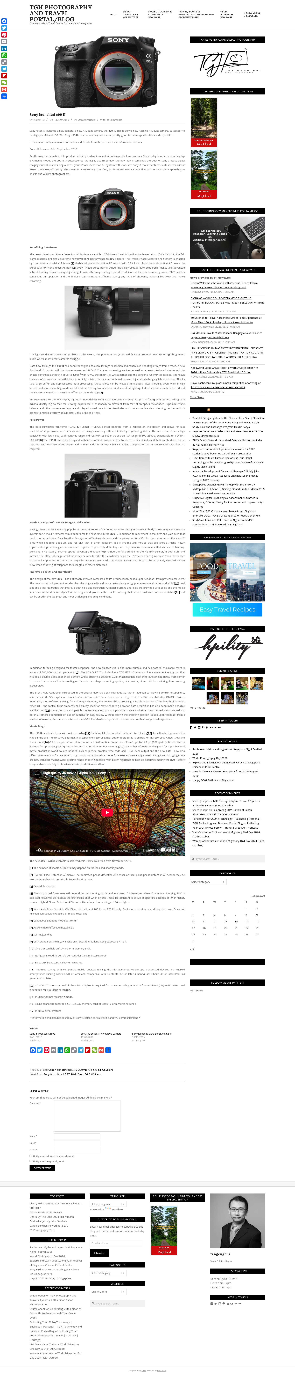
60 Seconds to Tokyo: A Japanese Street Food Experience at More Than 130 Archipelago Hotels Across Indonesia (226, 320)
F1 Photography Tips (42, 1230)
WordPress (161, 1370)
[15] (149, 733)
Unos (144, 1370)
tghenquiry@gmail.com (223, 1278)
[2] (74, 267)
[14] (87, 733)
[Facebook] (4, 21)
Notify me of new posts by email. (49, 1161)
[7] (78, 426)
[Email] (4, 41)
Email (33, 1142)
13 (225, 921)
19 (214, 928)
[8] (41, 440)
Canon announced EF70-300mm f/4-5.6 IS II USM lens (81, 1069)
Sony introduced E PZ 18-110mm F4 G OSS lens (73, 1074)
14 (236, 921)
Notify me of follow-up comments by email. (54, 1156)
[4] (105, 374)
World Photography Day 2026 (210, 758)
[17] (122, 746)
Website (33, 1149)
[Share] (4, 96)
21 (236, 928)
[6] (153, 399)
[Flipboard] (4, 75)
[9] (55, 551)
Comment (35, 1103)
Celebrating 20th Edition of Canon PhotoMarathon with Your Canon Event (55, 1313)
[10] (176, 583)
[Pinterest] (4, 34)
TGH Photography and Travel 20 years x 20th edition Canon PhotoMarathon (53, 1300)
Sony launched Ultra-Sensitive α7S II (152, 1033)
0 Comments (114, 119)
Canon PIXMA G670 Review (46, 1212)
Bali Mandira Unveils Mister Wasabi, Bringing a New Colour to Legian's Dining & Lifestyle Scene (226, 335)
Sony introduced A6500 (42, 1033)
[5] (101, 392)
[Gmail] (4, 89)
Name (33, 1136)
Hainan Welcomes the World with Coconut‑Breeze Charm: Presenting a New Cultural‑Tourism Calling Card (224, 285)
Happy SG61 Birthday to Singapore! (213, 780)
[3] (169, 354)
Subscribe (99, 1253)
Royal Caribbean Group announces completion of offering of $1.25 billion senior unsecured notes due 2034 (226, 385)
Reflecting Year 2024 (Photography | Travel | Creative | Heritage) (54, 1335)
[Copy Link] (4, 62)
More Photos (197, 707)
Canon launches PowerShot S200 (49, 1225)
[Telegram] (4, 68)
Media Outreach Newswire (229, 410)
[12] (77, 672)
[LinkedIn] (4, 48)
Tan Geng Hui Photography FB (227, 961)
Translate (117, 1209)
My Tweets (196, 990)
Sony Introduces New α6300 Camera (101, 1033)
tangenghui (220, 1254)
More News (197, 397)
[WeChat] (4, 82)
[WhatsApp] (4, 55)
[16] (46, 742)
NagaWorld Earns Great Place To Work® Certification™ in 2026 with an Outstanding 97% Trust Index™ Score (224, 370)
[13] (47, 710)
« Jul (192, 948)
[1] (72, 263)
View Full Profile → (221, 1261)
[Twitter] (4, 28)
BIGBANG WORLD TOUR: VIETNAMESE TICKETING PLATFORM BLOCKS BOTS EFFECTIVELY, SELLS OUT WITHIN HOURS (227, 302)
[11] (177, 592)
